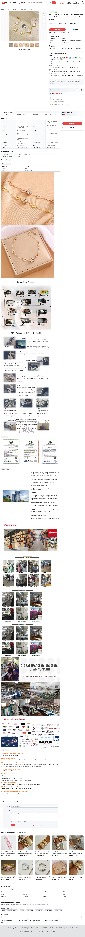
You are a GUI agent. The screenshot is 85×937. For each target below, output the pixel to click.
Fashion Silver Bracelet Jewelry (8, 920)
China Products (16, 927)
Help (61, 6)
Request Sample (71, 32)
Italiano (36, 928)
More (2, 922)
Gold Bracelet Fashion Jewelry (36, 920)
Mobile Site (71, 927)
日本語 (57, 928)
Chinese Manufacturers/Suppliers (27, 927)
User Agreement (50, 931)
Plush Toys (44, 891)
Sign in (82, 3)
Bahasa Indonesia (79, 928)
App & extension (68, 6)
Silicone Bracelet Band (76, 917)
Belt (64, 891)
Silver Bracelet (29, 9)
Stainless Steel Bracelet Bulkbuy (51, 920)
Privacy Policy (62, 931)
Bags (64, 894)
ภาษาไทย (64, 928)
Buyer (54, 6)
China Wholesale (37, 927)
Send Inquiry (57, 29)
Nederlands (45, 928)
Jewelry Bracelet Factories (51, 917)
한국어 (53, 928)
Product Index (65, 927)
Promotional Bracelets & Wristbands (9, 910)
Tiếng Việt (73, 928)
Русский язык (30, 928)
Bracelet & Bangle (23, 9)
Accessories (3, 896)
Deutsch (40, 928)
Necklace (22, 910)
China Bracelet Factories (38, 917)
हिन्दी (60, 928)
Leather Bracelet (39, 910)
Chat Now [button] (76, 29)
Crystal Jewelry (30, 910)
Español (15, 928)
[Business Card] (81, 118)
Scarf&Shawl (24, 894)
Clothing (3, 891)
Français (25, 928)
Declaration (56, 931)
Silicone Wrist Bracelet (64, 917)
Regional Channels (58, 927)
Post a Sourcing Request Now (39, 825)
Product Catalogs (20, 889)
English (11, 928)
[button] (55, 114)
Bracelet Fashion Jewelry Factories (9, 917)
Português (20, 928)
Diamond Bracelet (58, 910)
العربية (49, 928)
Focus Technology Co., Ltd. (34, 931)
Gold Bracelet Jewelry (22, 920)
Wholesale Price (44, 927)
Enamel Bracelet (48, 910)
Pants (23, 891)
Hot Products (10, 927)
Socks (2, 894)
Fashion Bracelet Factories (25, 917)
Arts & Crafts (7, 9)
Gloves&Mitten (25, 896)
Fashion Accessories (14, 9)
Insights (76, 927)
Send (13, 824)
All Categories (6, 6)
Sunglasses (44, 896)
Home (2, 9)
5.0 (63, 114)
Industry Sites (51, 927)
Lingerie (64, 896)
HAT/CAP (44, 894)
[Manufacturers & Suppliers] (8, 2)
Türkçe (68, 928)
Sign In (51, 106)
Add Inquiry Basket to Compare (24, 49)
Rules (83, 6)
